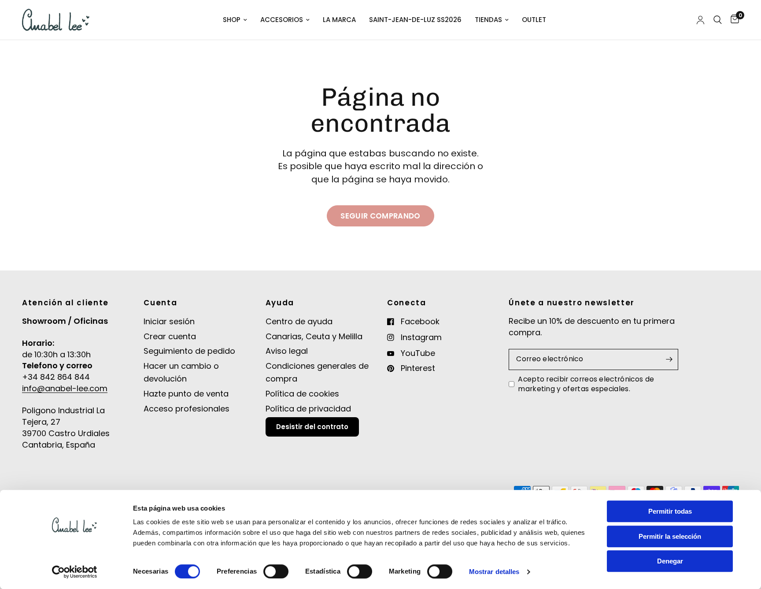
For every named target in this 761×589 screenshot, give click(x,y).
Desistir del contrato (312, 426)
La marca (339, 19)
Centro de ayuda (299, 321)
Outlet (534, 19)
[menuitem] (235, 20)
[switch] (275, 571)
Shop (231, 19)
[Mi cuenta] (700, 20)
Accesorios (281, 19)
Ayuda (280, 303)
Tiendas (488, 19)
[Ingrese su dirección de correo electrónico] (669, 359)
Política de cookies (302, 393)
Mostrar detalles (494, 571)
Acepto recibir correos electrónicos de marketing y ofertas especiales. (586, 383)
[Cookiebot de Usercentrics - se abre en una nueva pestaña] (74, 571)
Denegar (670, 561)
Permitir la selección (670, 536)
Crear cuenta (170, 336)
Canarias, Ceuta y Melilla (314, 336)
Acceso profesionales (186, 408)
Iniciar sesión (169, 321)
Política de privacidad (308, 408)
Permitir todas (670, 511)
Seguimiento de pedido (189, 350)
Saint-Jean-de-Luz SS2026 (415, 19)
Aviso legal (287, 350)
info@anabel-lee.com (64, 388)
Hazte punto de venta (186, 393)
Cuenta (160, 303)
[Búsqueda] (717, 20)
